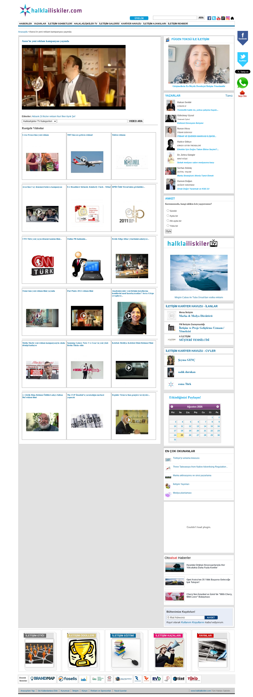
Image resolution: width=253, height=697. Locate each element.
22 (212, 431)
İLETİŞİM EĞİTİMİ (123, 635)
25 (182, 435)
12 (190, 426)
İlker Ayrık (66, 116)
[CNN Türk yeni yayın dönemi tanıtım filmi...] (40, 281)
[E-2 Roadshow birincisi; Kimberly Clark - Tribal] (85, 229)
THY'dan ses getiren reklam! (80, 134)
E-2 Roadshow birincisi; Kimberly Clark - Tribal (89, 186)
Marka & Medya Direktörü (195, 316)
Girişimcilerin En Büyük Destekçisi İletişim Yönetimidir (199, 86)
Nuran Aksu (183, 128)
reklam (52, 116)
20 (198, 431)
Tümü (228, 95)
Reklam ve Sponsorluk (101, 691)
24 (175, 435)
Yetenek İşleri (183, 119)
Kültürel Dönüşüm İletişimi (190, 123)
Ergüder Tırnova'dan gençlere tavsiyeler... (131, 394)
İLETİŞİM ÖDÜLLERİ (81, 635)
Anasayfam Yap (28, 691)
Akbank (35, 116)
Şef (73, 116)
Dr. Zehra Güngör (186, 155)
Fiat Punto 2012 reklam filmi (80, 290)
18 (182, 431)
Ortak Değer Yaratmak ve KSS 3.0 (193, 189)
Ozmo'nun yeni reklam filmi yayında (38, 290)
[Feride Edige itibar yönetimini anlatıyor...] (130, 281)
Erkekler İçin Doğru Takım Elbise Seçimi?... (198, 149)
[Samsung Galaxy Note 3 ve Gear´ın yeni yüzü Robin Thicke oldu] (85, 385)
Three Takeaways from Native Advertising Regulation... (200, 466)
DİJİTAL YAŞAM (184, 172)
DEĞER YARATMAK (185, 185)
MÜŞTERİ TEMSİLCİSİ (194, 340)
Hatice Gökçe (184, 141)
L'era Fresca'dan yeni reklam (35, 134)
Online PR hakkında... (77, 238)
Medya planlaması (182, 493)
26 (190, 435)
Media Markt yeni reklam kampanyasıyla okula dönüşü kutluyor (43, 344)
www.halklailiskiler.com (201, 691)
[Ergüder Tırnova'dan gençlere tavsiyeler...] (130, 437)
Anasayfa (23, 32)
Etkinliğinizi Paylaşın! (185, 397)
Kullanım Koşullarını (192, 622)
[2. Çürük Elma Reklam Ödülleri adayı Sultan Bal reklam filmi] (40, 437)
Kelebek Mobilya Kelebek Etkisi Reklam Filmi (132, 342)
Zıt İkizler (44, 116)
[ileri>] (217, 406)
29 (212, 435)
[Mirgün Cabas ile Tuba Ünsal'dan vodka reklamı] (199, 295)
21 (205, 431)
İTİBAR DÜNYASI (184, 132)
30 (218, 435)
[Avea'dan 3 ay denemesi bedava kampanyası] (40, 229)
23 (218, 431)
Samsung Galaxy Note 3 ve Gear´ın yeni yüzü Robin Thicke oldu (87, 344)
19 (190, 431)
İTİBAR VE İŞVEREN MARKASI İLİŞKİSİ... (196, 136)
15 (212, 426)
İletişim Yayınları (181, 484)
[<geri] (172, 406)
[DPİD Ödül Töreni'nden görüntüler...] (130, 229)
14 (205, 426)
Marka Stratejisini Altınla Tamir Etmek (195, 176)
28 (205, 435)
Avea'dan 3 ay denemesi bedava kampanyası (42, 186)
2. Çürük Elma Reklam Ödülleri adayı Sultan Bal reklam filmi (42, 396)
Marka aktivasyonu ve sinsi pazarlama (192, 475)
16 (218, 426)
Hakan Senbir (184, 102)
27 (198, 435)
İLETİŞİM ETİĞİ (35, 635)
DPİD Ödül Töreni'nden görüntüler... (128, 186)
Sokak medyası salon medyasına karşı (195, 162)
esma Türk (184, 384)
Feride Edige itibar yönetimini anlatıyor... (130, 238)
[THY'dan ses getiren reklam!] (85, 177)
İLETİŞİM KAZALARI (168, 635)
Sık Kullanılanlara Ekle (48, 691)
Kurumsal (65, 691)
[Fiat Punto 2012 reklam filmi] (85, 333)
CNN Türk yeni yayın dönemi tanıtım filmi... (42, 238)
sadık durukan (186, 372)
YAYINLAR (205, 635)
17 (175, 431)
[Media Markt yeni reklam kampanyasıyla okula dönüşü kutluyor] (40, 385)
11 (182, 426)
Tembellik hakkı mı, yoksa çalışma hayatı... (197, 110)
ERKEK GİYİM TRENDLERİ (189, 146)
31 (175, 439)
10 (175, 426)
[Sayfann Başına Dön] (242, 96)
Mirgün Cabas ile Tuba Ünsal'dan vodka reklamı (199, 297)
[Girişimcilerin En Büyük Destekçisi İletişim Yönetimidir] (199, 82)
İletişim (75, 691)
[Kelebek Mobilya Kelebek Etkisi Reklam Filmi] (130, 385)
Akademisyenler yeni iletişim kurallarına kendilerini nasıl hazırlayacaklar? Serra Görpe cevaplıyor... (133, 293)
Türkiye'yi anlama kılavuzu (186, 458)
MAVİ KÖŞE (182, 159)
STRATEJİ (181, 106)
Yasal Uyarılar (120, 691)
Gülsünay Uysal (185, 115)
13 (198, 426)
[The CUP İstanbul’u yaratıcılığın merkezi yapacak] (85, 437)
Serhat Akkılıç (184, 168)
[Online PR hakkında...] (85, 281)
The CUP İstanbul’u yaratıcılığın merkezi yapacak (85, 396)
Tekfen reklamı (118, 134)
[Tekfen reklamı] (130, 177)
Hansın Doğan (184, 181)
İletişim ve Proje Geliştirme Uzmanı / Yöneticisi (201, 329)
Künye (84, 691)
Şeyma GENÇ (186, 360)
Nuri (59, 116)
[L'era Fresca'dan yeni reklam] (40, 177)
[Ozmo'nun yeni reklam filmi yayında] (40, 333)
